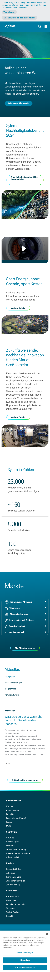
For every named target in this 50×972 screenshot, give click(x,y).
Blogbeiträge (10, 689)
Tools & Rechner (13, 912)
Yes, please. (9, 12)
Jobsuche (10, 873)
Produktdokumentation (16, 904)
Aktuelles (10, 837)
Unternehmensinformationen (18, 853)
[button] (25, 248)
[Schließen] (47, 934)
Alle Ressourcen (13, 896)
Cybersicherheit (12, 857)
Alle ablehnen (25, 960)
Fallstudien (11, 900)
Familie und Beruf (13, 877)
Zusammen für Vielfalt (15, 881)
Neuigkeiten (10, 676)
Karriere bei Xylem (13, 869)
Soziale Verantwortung (16, 849)
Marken (9, 806)
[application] (25, 248)
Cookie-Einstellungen (25, 953)
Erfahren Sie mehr (18, 103)
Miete (8, 826)
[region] (25, 951)
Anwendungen (12, 810)
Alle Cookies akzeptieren (25, 967)
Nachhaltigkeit (12, 841)
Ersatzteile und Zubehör (16, 818)
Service (9, 822)
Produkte (10, 814)
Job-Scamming (13, 885)
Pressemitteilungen (13, 682)
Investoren (10, 845)
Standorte (10, 908)
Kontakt (9, 916)
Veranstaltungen (12, 695)
